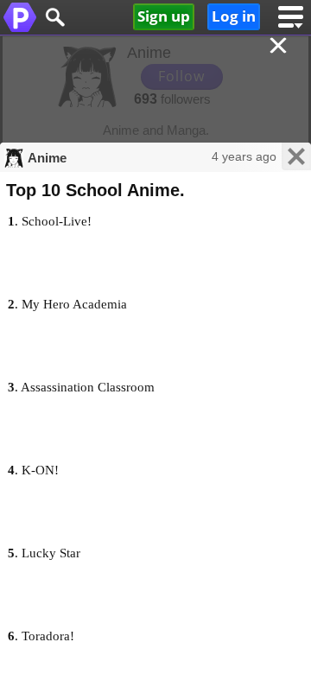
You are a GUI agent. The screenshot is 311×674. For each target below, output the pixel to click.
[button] (54, 17)
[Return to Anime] (280, 47)
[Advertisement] (155, 95)
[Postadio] (19, 17)
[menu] (290, 17)
